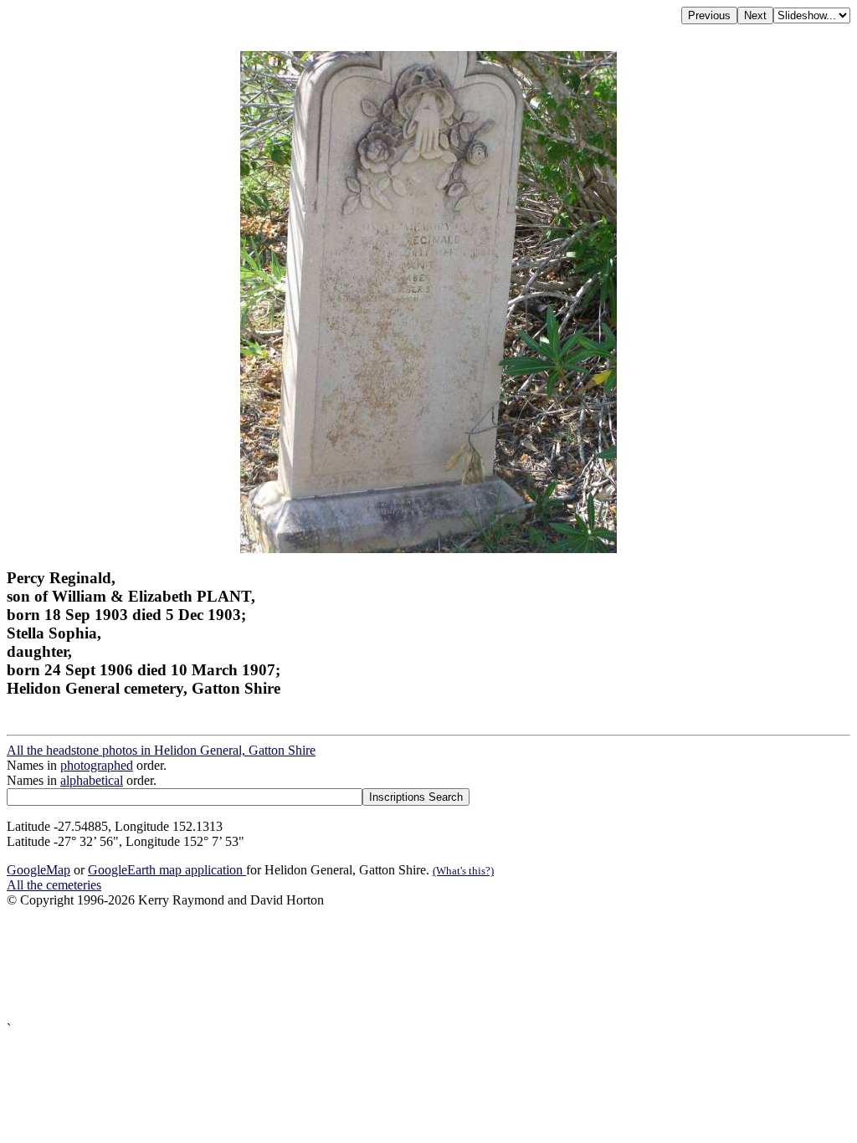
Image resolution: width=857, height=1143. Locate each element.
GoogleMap (38, 870)
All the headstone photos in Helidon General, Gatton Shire (161, 750)
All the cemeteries (54, 885)
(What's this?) (463, 870)
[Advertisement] (428, 965)
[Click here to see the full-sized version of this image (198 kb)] (428, 548)
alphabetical (91, 780)
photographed (96, 765)
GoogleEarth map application (167, 870)
